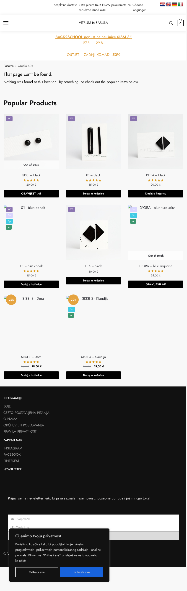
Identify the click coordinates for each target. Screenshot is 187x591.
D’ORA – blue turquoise (155, 266)
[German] (174, 4)
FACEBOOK (12, 454)
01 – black (93, 175)
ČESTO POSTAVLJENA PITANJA (26, 412)
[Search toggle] (171, 23)
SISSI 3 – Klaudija (93, 357)
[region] (59, 555)
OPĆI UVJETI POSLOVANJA (23, 425)
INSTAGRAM (12, 448)
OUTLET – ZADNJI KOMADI (93, 54)
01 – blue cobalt (31, 266)
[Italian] (180, 4)
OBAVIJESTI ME (31, 194)
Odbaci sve (37, 572)
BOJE (7, 406)
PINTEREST (11, 460)
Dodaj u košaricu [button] (93, 194)
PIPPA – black (155, 175)
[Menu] (10, 23)
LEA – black (93, 266)
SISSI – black (31, 175)
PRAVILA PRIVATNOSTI (20, 431)
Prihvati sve (81, 572)
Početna (9, 66)
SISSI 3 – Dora (31, 357)
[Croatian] (163, 4)
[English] (168, 4)
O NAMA (10, 418)
